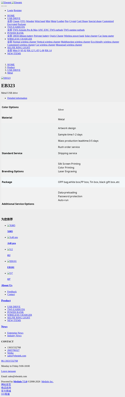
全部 (9, 21)
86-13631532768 (9, 361)
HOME (11, 15)
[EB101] (12, 261)
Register (18, 10)
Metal (10, 73)
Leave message (8, 371)
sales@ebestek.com (16, 355)
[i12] (10, 249)
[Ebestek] (62, 2)
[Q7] (10, 273)
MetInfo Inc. (47, 381)
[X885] (11, 225)
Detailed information (17, 98)
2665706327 (13, 350)
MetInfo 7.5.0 (20, 381)
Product (11, 67)
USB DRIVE (13, 70)
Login (10, 10)
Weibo (10, 353)
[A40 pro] (12, 237)
